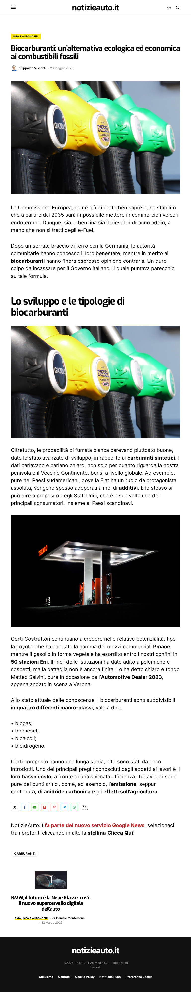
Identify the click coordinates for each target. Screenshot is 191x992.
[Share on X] (14, 807)
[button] (13, 7)
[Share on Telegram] (64, 807)
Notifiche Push (110, 977)
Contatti (64, 977)
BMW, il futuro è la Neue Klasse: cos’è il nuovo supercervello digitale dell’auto (50, 903)
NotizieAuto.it (95, 7)
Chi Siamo (46, 977)
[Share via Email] (34, 807)
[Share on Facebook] (24, 807)
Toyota (24, 646)
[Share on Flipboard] (44, 807)
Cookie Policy (85, 977)
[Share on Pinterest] (54, 807)
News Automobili (25, 36)
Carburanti (25, 853)
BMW (18, 918)
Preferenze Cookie (139, 977)
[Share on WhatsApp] (74, 807)
